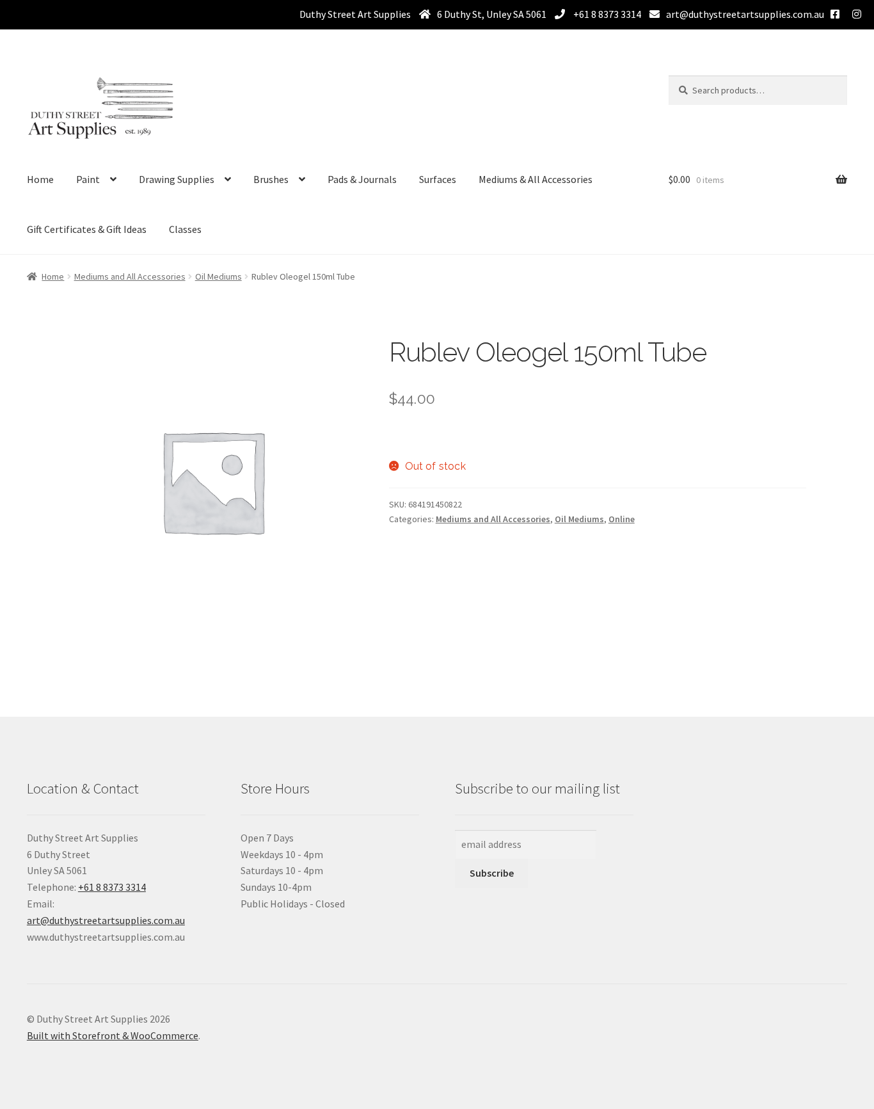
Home (40, 179)
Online (621, 519)
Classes (185, 229)
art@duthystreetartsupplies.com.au (745, 14)
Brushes (271, 179)
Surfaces (437, 179)
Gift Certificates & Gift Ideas (87, 229)
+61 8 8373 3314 (606, 14)
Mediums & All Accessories (535, 179)
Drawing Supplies (176, 179)
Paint (88, 179)
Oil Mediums (218, 276)
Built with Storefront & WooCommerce (112, 1035)
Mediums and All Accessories (130, 276)
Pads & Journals (362, 179)
